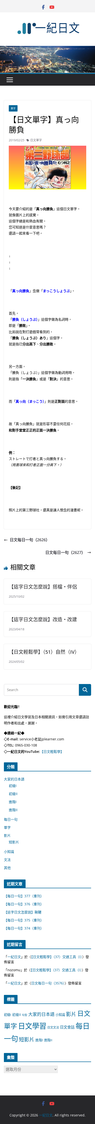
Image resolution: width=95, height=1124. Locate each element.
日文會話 (67, 1027)
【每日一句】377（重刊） (24, 896)
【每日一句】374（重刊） (24, 928)
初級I (13, 785)
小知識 (9, 851)
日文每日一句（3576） (48, 983)
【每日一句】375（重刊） (24, 920)
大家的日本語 (14, 779)
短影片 (14, 842)
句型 (24, 1015)
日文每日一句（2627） (65, 552)
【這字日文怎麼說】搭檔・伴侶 (43, 586)
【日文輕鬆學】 (52, 751)
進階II (13, 809)
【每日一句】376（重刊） (24, 904)
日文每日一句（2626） (30, 539)
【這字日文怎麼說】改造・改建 (43, 619)
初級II (13, 793)
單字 (13, 108)
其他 (7, 867)
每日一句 (11, 819)
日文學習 (32, 1026)
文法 (7, 859)
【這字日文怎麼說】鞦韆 (22, 912)
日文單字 (36, 140)
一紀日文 (14, 956)
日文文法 (53, 1027)
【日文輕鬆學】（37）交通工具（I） (56, 956)
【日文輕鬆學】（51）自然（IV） (44, 652)
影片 (7, 835)
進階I (13, 801)
